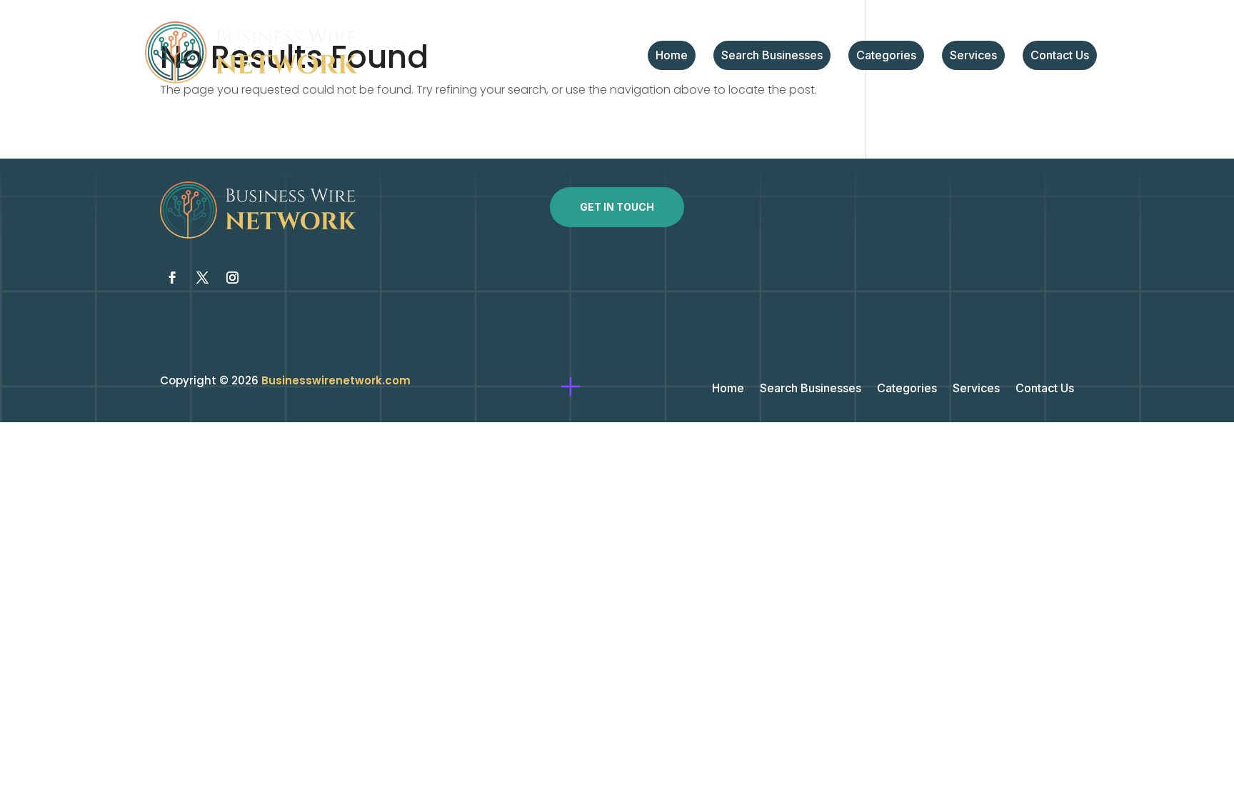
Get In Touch (617, 207)
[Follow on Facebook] (172, 278)
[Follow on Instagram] (232, 278)
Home (672, 56)
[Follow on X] (202, 278)
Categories (886, 56)
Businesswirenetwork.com (336, 380)
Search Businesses (772, 56)
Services (973, 56)
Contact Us (1059, 56)
